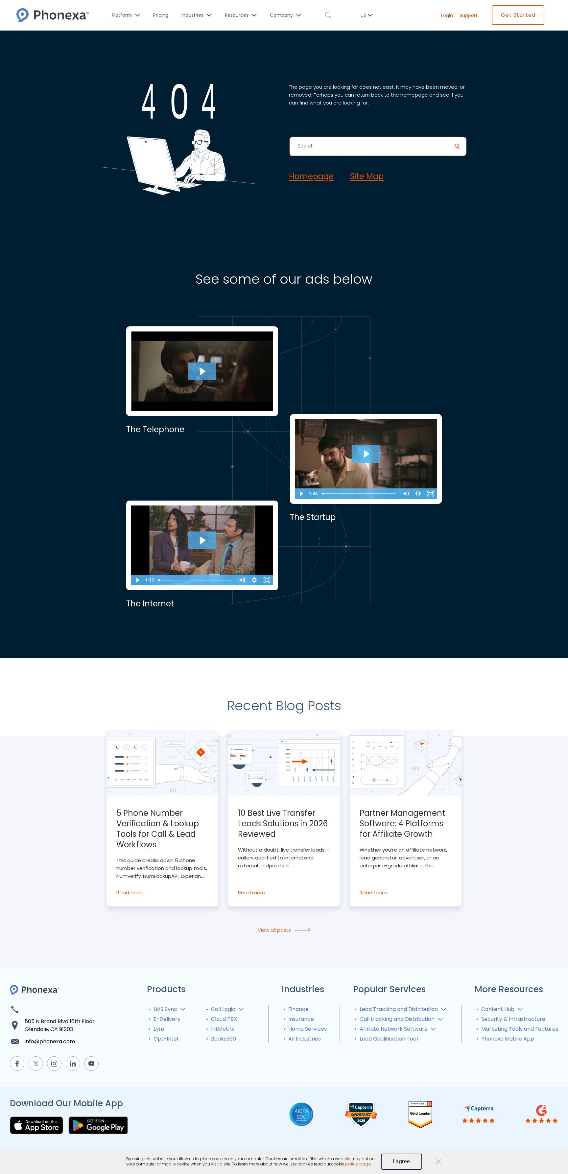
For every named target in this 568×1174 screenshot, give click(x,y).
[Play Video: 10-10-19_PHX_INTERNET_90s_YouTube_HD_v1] (202, 540)
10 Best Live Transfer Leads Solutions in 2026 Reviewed (283, 823)
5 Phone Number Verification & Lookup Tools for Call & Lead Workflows (157, 829)
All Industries (304, 1039)
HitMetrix (222, 1029)
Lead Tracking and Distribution (399, 1009)
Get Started (518, 15)
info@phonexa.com (50, 1041)
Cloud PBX (224, 1019)
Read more (130, 892)
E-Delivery (167, 1019)
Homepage (311, 176)
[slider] (359, 493)
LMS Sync (165, 1009)
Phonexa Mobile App (507, 1039)
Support (469, 15)
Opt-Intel (166, 1039)
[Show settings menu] (418, 493)
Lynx (159, 1029)
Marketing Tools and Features (519, 1029)
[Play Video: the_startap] (366, 454)
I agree (401, 1161)
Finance (298, 1009)
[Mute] (405, 493)
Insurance (301, 1019)
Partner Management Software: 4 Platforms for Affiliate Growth (402, 823)
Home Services (307, 1029)
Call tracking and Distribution (397, 1019)
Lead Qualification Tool (389, 1039)
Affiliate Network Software (394, 1029)
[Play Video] (301, 493)
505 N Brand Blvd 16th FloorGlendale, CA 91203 (60, 1025)
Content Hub (497, 1009)
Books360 (223, 1039)
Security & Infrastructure (513, 1019)
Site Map (367, 176)
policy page (358, 1164)
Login (447, 15)
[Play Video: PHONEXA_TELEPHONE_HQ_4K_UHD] (202, 371)
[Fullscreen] (430, 493)
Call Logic (223, 1009)
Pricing (160, 15)
